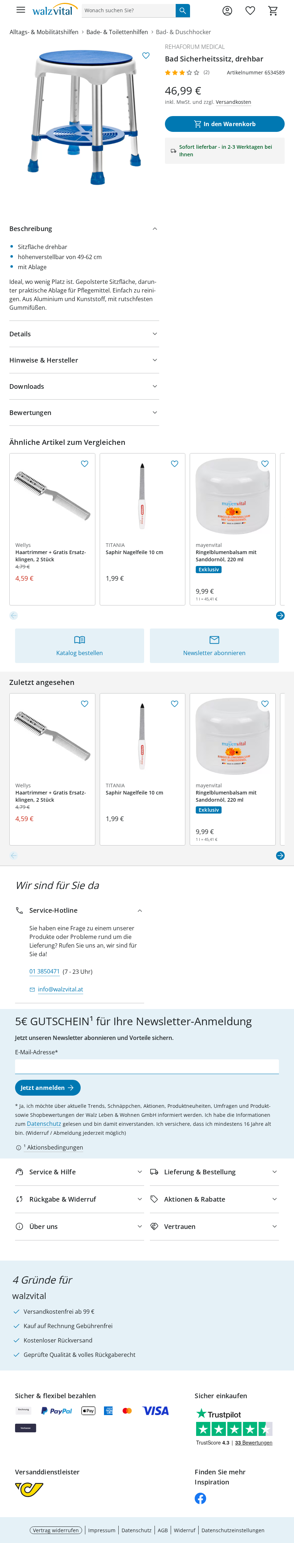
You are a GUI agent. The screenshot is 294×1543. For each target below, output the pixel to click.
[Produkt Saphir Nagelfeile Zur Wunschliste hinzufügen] (174, 463)
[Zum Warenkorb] (273, 11)
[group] (84, 117)
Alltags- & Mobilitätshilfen (44, 32)
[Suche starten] (183, 10)
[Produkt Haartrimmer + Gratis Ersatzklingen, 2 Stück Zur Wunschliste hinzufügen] (84, 463)
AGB (163, 1530)
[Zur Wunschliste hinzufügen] (145, 55)
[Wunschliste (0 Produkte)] (250, 11)
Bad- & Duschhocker (183, 32)
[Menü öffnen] (21, 11)
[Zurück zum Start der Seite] (287, 1493)
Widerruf (184, 1530)
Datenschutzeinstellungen (233, 1530)
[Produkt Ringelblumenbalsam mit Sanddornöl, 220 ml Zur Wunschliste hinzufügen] (264, 463)
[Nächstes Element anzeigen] (280, 615)
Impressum (101, 1530)
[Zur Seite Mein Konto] (227, 11)
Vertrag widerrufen (56, 1530)
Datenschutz (44, 1124)
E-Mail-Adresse (35, 1052)
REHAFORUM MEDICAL (195, 47)
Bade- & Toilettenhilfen (117, 32)
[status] (127, 10)
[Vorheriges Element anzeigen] (13, 615)
